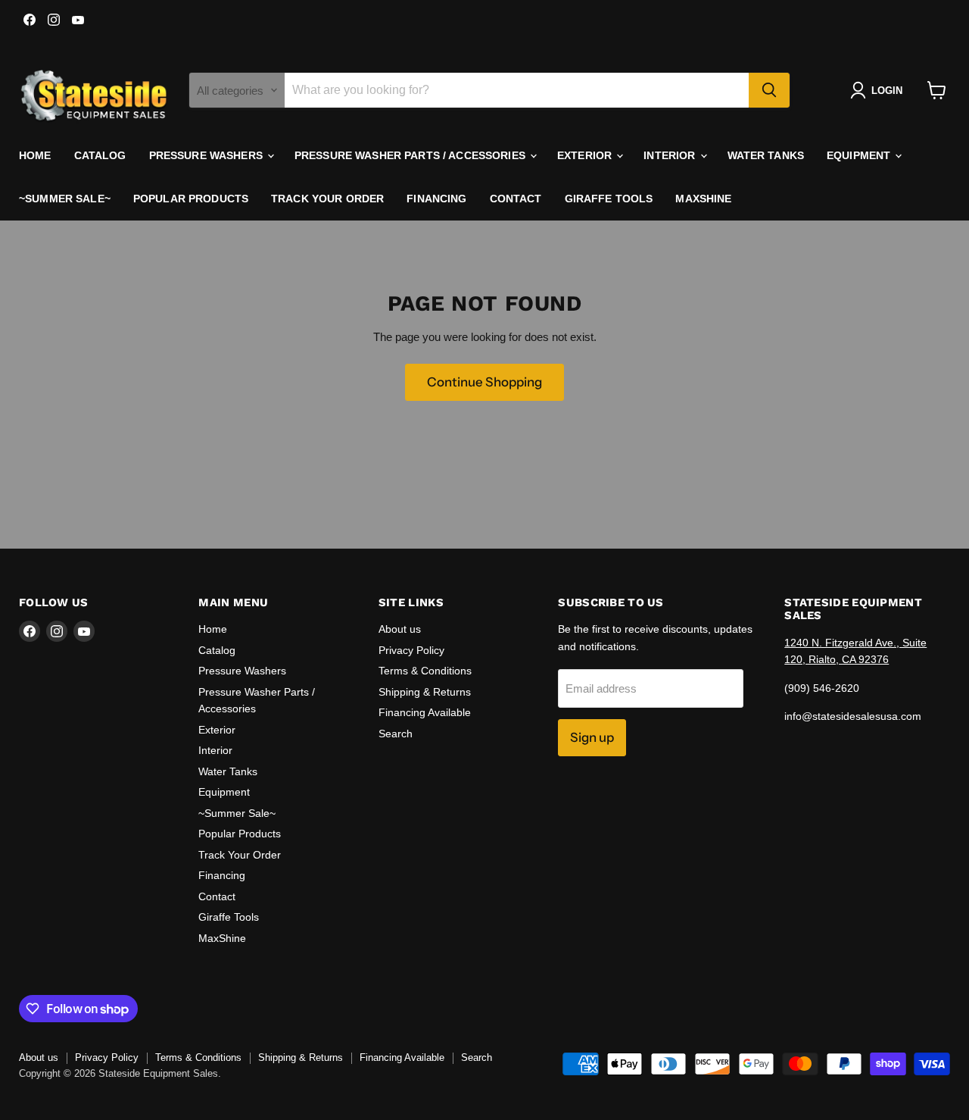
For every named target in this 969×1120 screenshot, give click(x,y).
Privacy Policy (411, 650)
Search (396, 733)
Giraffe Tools (609, 198)
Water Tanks (766, 155)
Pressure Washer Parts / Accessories (411, 155)
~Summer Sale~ (65, 198)
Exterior (586, 155)
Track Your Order (327, 198)
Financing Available (425, 712)
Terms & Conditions (425, 671)
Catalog (100, 155)
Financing (436, 198)
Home (35, 155)
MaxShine (703, 198)
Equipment (860, 155)
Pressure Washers (207, 155)
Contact (516, 198)
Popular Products (190, 198)
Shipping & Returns (425, 692)
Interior (670, 155)
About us (400, 629)
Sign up (592, 737)
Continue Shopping (484, 381)
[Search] (769, 90)
